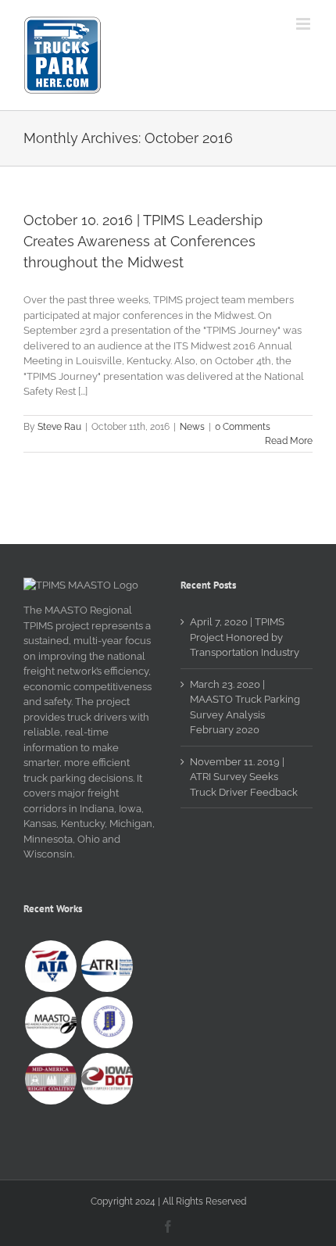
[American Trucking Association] (50, 966)
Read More (289, 440)
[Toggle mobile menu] (304, 24)
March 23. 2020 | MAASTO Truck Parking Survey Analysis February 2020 (245, 707)
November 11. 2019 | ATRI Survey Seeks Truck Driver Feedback (244, 777)
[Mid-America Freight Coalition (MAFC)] (50, 1079)
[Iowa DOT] (107, 1079)
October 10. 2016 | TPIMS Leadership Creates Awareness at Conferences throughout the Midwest (143, 241)
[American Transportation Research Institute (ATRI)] (107, 966)
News (192, 426)
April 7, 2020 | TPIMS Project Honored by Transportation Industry (244, 637)
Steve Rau (59, 426)
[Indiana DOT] (107, 1022)
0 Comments (242, 426)
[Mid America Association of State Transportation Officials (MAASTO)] (50, 1022)
